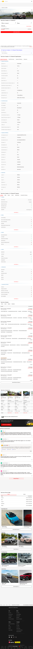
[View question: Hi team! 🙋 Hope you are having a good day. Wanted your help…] (16, 433)
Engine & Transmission (4, 59)
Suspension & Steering (19, 59)
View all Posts (16, 478)
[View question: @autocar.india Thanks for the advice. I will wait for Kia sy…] (16, 457)
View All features (16, 212)
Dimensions (25, 59)
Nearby (24, 494)
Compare (31, 312)
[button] (16, 416)
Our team (17, 625)
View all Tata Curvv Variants (16, 382)
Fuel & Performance (11, 59)
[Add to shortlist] (31, 10)
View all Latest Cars (16, 586)
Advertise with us (18, 631)
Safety (5, 195)
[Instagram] (11, 637)
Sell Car (10, 628)
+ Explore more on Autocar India (13, 607)
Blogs (9, 625)
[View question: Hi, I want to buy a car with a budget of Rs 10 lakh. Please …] (16, 445)
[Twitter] (16, 637)
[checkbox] (29, 312)
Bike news (17, 617)
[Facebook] (14, 637)
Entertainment (17, 195)
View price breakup (30, 309)
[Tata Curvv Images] (16, 14)
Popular (8, 494)
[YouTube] (9, 637)
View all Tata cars (16, 549)
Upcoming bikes (18, 614)
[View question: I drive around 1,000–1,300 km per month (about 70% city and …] (16, 465)
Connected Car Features (24, 195)
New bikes (17, 612)
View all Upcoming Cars (16, 529)
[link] (12, 518)
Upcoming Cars (11, 614)
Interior (13, 195)
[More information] (8, 28)
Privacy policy (18, 628)
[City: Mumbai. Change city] (31, 1)
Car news (10, 617)
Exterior (9, 195)
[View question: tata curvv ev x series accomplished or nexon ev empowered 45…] (16, 473)
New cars (10, 612)
